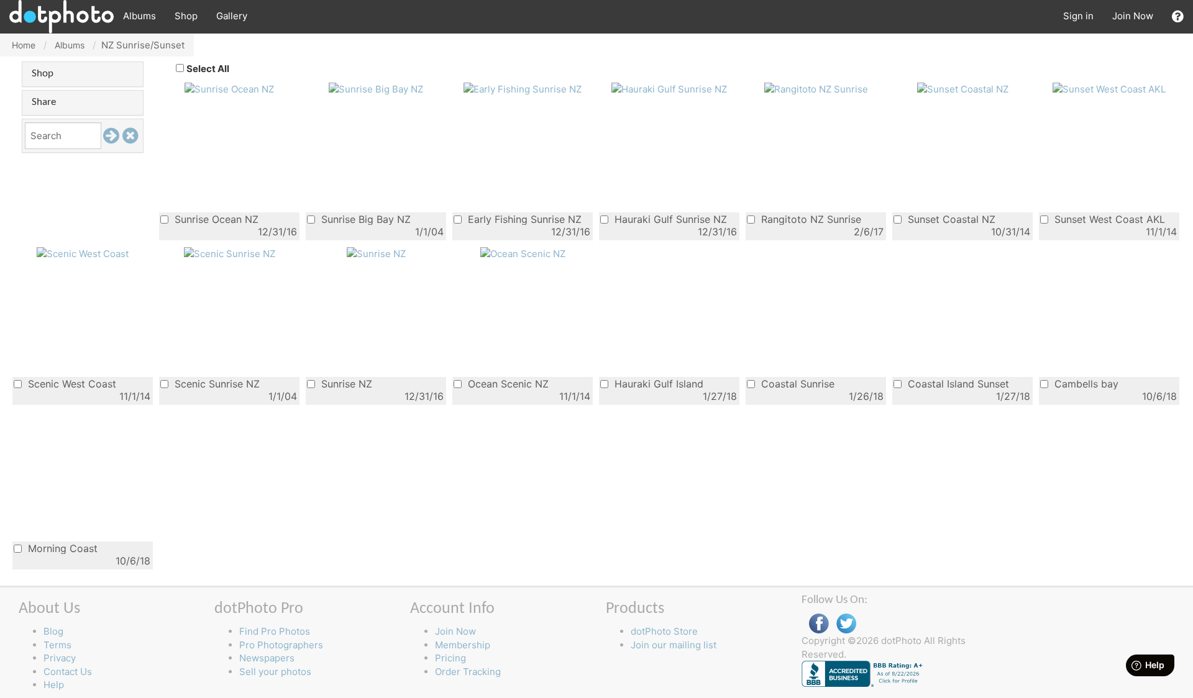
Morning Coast (61, 548)
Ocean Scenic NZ (507, 383)
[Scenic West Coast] (83, 253)
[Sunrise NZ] (376, 253)
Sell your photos (275, 672)
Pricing (450, 658)
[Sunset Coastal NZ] (962, 88)
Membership (462, 645)
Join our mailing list (673, 645)
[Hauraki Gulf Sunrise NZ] (669, 88)
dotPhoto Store (664, 631)
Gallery (231, 16)
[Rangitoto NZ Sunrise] (816, 88)
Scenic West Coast (70, 383)
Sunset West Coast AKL (1108, 219)
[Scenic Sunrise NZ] (229, 253)
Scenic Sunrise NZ (215, 383)
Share (44, 102)
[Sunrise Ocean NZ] (229, 88)
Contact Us (67, 672)
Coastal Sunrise (796, 383)
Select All (207, 69)
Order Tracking (468, 672)
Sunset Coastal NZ (950, 219)
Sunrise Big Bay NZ (364, 219)
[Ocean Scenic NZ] (522, 253)
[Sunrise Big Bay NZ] (376, 88)
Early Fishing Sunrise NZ (523, 219)
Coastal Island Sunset (957, 383)
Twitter (846, 624)
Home (23, 45)
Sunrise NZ (345, 383)
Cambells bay (1084, 383)
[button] (1178, 16)
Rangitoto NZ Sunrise (809, 219)
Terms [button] (57, 645)
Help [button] (53, 685)
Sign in (1078, 16)
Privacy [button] (59, 658)
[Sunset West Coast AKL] (1109, 88)
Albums (139, 16)
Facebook (819, 624)
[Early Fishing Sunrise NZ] (523, 88)
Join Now (1132, 16)
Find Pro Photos (274, 631)
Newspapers (267, 658)
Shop (186, 16)
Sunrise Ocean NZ (214, 219)
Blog (53, 631)
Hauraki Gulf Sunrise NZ (669, 219)
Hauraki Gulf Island (657, 383)
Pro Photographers (281, 645)
